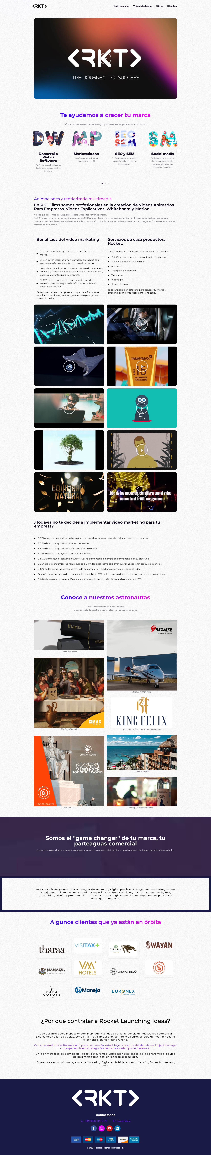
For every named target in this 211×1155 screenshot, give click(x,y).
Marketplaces (86, 154)
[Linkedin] (117, 1128)
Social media (162, 154)
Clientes (172, 6)
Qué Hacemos (121, 6)
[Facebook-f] (94, 1128)
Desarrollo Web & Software (48, 157)
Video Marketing (142, 6)
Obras (159, 6)
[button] (105, 58)
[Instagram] (102, 1128)
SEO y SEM (124, 154)
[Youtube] (109, 1128)
